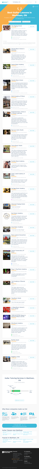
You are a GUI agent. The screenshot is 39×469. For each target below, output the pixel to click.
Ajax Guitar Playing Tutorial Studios (18, 434)
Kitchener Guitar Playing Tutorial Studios (27, 432)
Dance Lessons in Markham (18, 439)
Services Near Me (16, 455)
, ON (17, 438)
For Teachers (15, 456)
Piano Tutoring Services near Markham (27, 442)
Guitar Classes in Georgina (17, 431)
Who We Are (15, 461)
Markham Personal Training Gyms (28, 440)
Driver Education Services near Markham (7, 440)
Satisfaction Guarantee (17, 453)
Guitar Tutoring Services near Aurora (27, 434)
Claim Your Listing (16, 457)
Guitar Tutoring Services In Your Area (7, 432)
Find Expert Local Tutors (17, 454)
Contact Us (15, 462)
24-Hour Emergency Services (15, 21)
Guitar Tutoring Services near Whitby (7, 434)
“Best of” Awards (16, 459)
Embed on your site (20, 400)
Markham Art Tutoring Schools (17, 442)
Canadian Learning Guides (18, 460)
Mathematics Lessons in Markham (7, 442)
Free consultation (27, 21)
